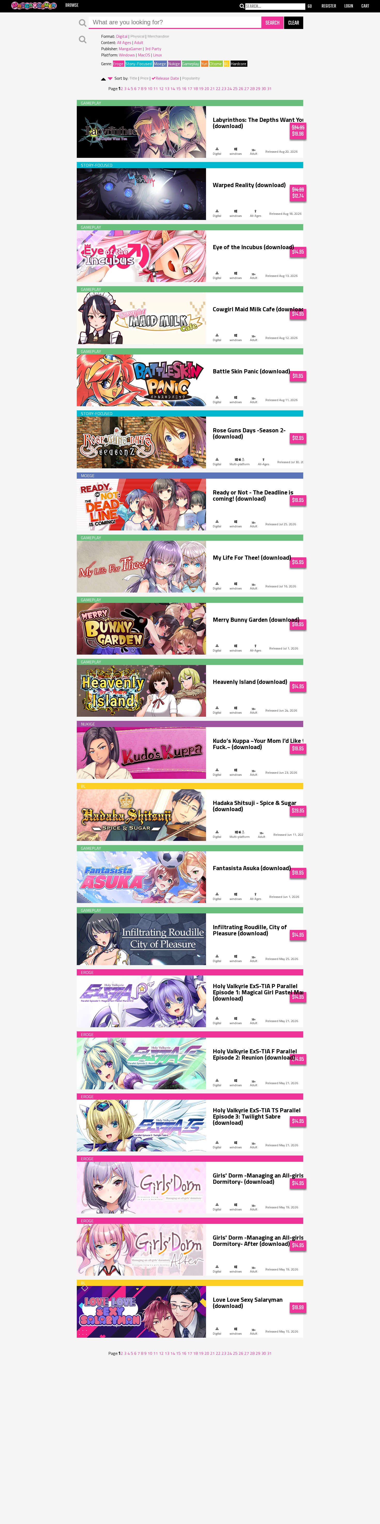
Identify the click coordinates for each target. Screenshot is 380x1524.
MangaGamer (130, 49)
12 (161, 88)
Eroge (118, 64)
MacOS (144, 55)
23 (224, 88)
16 (184, 88)
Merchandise (158, 36)
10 (150, 88)
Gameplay (190, 64)
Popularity (191, 78)
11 (155, 88)
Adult (138, 42)
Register (329, 6)
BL (226, 64)
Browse (72, 5)
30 (263, 88)
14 (172, 88)
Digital (121, 36)
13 (167, 88)
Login (348, 6)
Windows (127, 55)
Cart (365, 6)
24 (229, 88)
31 (269, 88)
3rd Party (153, 49)
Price (144, 78)
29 (258, 88)
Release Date (167, 78)
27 (246, 88)
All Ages (124, 42)
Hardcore (238, 64)
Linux (157, 55)
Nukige (174, 64)
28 (252, 88)
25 (235, 88)
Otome (215, 64)
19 (201, 88)
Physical (137, 36)
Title (133, 78)
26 (241, 88)
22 (218, 88)
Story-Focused (138, 64)
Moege (160, 64)
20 (206, 88)
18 (195, 88)
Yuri (204, 64)
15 (178, 88)
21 (212, 88)
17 (189, 88)
